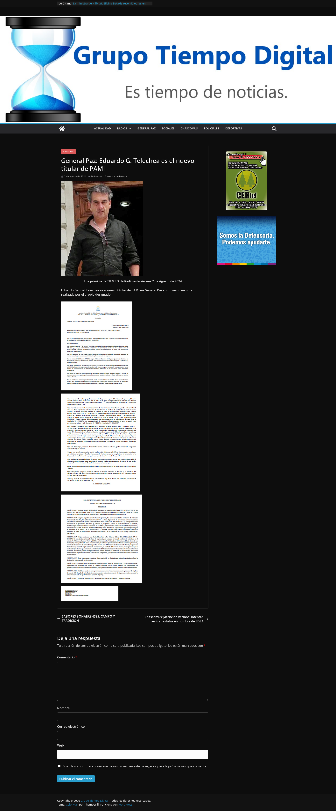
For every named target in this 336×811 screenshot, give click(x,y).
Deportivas (233, 128)
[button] (129, 129)
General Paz (146, 128)
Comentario (67, 657)
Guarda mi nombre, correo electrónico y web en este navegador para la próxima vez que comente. (134, 766)
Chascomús (189, 128)
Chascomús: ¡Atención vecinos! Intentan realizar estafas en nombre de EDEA (174, 619)
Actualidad (102, 128)
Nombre (63, 708)
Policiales (211, 128)
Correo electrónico (71, 726)
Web (60, 745)
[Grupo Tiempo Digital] (168, 18)
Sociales (168, 128)
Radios (122, 128)
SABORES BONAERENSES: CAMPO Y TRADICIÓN (88, 618)
